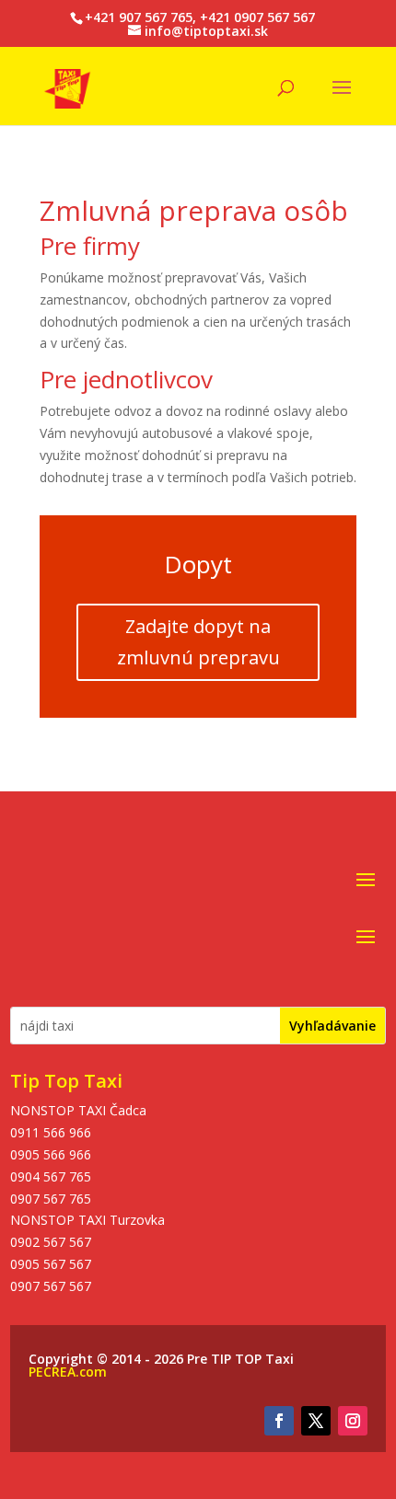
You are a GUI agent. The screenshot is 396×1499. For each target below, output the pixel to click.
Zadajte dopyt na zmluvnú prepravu (198, 642)
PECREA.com (68, 1371)
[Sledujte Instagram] (352, 1421)
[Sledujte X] (316, 1421)
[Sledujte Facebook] (279, 1421)
